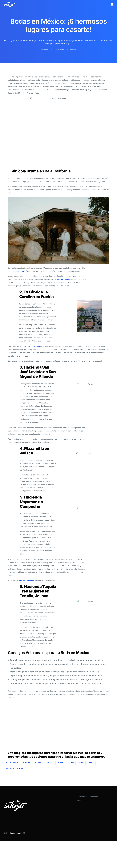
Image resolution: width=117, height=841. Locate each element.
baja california (12, 762)
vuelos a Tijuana (63, 279)
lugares (71, 762)
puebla (91, 762)
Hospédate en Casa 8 (16, 271)
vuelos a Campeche (26, 580)
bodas (62, 50)
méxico (81, 762)
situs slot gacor (35, 390)
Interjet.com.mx (13, 833)
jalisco (60, 762)
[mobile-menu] (110, 4)
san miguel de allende (14, 768)
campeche (26, 762)
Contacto (81, 800)
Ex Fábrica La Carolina (30, 346)
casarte (38, 762)
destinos (49, 762)
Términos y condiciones (87, 797)
